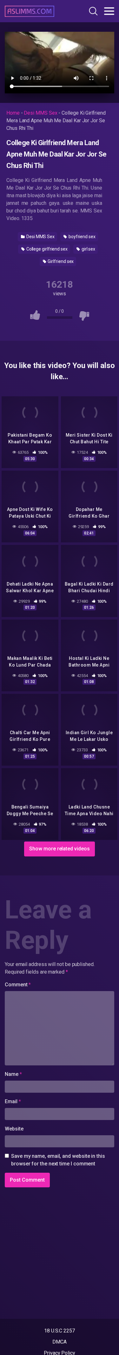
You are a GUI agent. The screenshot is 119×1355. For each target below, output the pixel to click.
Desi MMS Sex (40, 113)
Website (14, 1129)
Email (13, 1101)
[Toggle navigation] (109, 11)
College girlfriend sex (46, 249)
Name (13, 1074)
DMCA (59, 1342)
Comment (18, 985)
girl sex (88, 249)
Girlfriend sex (60, 261)
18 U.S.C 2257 (59, 1331)
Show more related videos (59, 849)
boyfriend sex (82, 236)
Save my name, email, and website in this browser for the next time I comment (58, 1160)
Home (13, 113)
